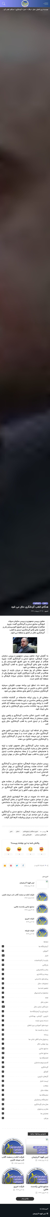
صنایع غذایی (43, 1049)
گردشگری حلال (27, 835)
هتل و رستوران (42, 1109)
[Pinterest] (10, 865)
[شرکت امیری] (42, 920)
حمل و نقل (44, 1002)
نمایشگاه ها (44, 1095)
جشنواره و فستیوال (41, 993)
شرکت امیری (29, 919)
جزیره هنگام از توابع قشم (30, 831)
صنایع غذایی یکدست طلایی (24, 907)
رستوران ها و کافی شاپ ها (38, 1039)
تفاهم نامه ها (43, 988)
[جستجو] (4, 3)
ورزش (46, 1118)
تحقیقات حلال (43, 984)
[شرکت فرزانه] (42, 932)
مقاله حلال (44, 1090)
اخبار (45, 603)
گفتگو (46, 1072)
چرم (46, 997)
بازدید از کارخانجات (41, 960)
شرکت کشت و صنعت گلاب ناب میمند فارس (18, 895)
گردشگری (37, 603)
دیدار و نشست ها (41, 1030)
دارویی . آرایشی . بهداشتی (38, 1016)
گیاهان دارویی (43, 1076)
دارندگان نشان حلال (41, 1007)
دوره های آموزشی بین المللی (37, 1025)
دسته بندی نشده (42, 1021)
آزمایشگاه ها (43, 946)
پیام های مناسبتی (41, 979)
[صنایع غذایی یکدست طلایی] (42, 908)
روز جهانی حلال (42, 1044)
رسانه (46, 1035)
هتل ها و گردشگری (41, 1104)
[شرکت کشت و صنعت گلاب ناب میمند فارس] (42, 896)
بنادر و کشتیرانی (42, 970)
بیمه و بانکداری (42, 974)
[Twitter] (17, 865)
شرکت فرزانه (29, 931)
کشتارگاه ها (44, 1058)
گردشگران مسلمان (40, 835)
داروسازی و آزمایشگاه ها (39, 1011)
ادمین (46, 611)
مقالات (45, 1086)
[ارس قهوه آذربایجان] (42, 884)
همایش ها (44, 1114)
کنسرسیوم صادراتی (41, 1063)
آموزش (45, 951)
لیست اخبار (44, 1081)
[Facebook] (23, 865)
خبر (11, 831)
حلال (17, 831)
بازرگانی (45, 965)
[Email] (4, 865)
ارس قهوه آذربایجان (27, 883)
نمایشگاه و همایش (41, 1100)
